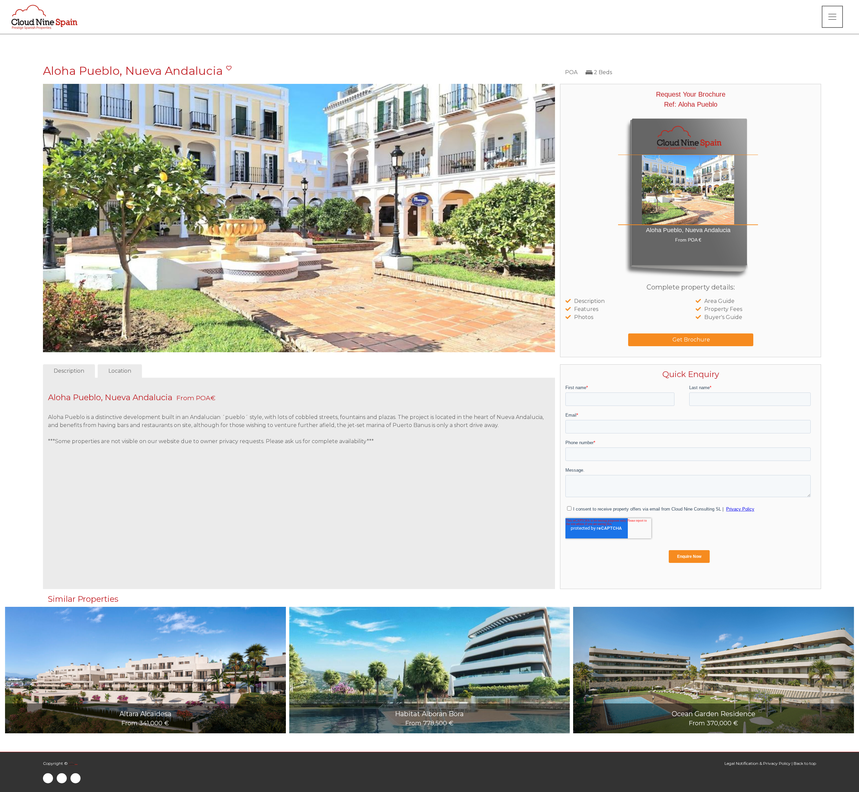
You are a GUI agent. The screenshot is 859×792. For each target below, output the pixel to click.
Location (119, 371)
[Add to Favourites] (229, 68)
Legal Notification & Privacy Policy (757, 763)
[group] (145, 670)
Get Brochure (690, 339)
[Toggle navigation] (832, 17)
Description (69, 371)
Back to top (805, 763)
